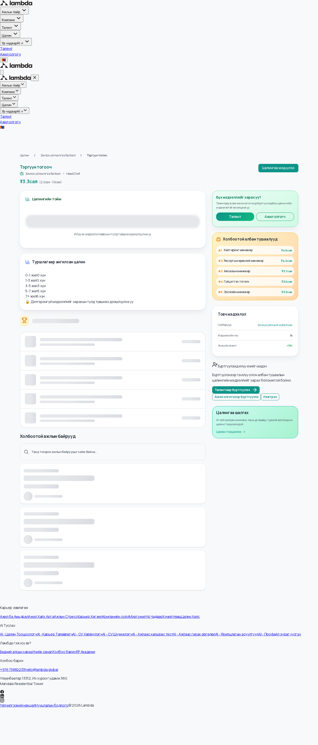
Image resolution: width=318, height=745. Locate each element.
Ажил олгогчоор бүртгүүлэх (237, 397)
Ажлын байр (11, 12)
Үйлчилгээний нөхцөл (17, 705)
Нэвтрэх (270, 397)
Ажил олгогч (275, 216)
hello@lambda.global (41, 669)
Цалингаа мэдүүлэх (278, 168)
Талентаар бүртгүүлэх (232, 390)
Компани (8, 20)
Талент (7, 28)
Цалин (6, 35)
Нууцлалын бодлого (51, 705)
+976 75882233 (12, 669)
